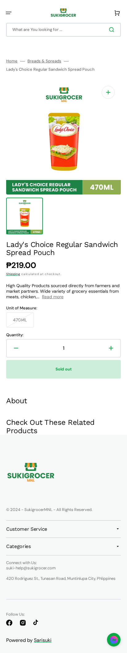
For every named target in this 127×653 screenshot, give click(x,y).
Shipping (13, 274)
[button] (8, 13)
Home (12, 61)
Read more (52, 296)
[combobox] (63, 30)
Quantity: (14, 335)
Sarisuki (42, 640)
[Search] (113, 29)
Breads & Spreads (44, 61)
